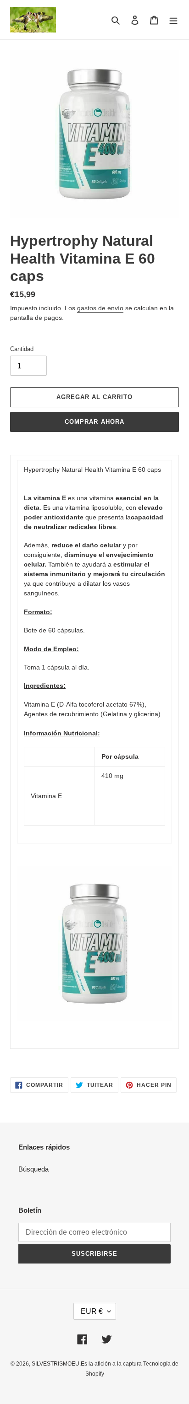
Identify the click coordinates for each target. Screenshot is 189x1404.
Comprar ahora (94, 421)
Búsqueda (33, 1169)
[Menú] (173, 20)
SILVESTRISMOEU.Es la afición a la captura (87, 1364)
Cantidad (21, 349)
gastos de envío (100, 308)
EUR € (92, 1311)
